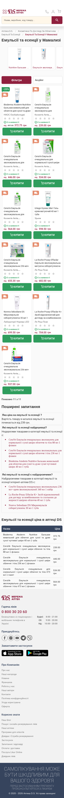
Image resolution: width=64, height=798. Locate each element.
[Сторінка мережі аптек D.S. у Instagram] (11, 638)
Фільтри (16, 80)
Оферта (6, 706)
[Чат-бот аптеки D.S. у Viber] (29, 638)
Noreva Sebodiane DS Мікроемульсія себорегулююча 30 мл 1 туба (28, 506)
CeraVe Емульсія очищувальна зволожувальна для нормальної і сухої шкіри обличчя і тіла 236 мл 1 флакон (35, 453)
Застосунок (7, 740)
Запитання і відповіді (12, 744)
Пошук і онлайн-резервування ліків (19, 724)
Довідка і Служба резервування (17, 736)
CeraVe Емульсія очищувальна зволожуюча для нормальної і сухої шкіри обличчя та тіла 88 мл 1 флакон (34, 442)
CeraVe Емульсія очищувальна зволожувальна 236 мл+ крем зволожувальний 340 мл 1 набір (35, 488)
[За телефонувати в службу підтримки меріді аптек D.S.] (47, 12)
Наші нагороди (9, 674)
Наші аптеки (8, 728)
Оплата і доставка (11, 748)
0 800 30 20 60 (14, 612)
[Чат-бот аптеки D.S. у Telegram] (23, 638)
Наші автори (8, 690)
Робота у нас (8, 686)
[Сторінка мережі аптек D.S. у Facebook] (5, 638)
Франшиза (7, 682)
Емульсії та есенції (11, 34)
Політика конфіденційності (15, 698)
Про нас (6, 670)
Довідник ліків (8, 756)
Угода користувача (11, 702)
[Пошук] (57, 20)
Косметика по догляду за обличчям (37, 31)
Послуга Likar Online (12, 752)
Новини (5, 678)
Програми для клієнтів (13, 732)
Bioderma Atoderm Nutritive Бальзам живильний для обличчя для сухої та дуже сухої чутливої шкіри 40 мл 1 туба (34, 464)
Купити (18, 131)
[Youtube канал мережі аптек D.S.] (17, 638)
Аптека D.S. (7, 31)
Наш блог (6, 720)
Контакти (6, 694)
